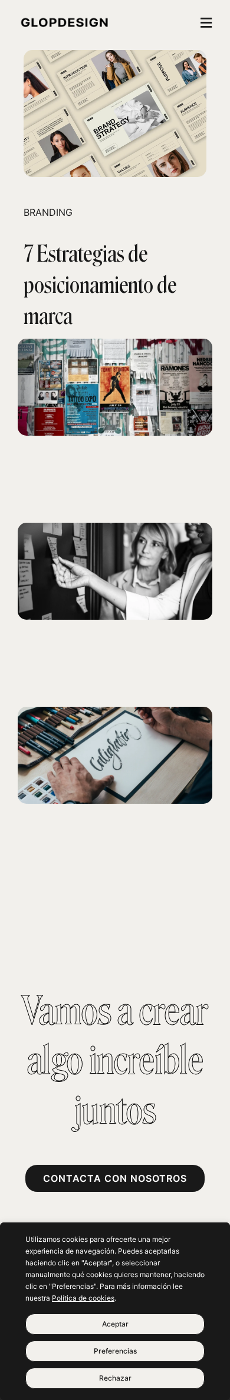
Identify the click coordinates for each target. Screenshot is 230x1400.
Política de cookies (83, 1298)
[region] (115, 1311)
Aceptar (115, 1323)
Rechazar (115, 1378)
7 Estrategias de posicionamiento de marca (100, 285)
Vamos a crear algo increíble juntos (115, 1061)
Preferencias (115, 1350)
